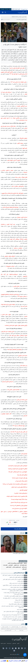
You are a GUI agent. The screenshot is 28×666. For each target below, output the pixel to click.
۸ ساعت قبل (25, 609)
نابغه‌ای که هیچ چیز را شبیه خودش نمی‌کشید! (17, 469)
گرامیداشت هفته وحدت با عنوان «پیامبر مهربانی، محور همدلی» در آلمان (14, 612)
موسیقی (25, 563)
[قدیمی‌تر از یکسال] (14, 544)
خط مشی (14, 643)
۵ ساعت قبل (25, 596)
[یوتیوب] (12, 648)
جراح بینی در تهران (5, 626)
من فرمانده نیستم (20, 609)
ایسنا (22, 12)
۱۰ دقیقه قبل (25, 577)
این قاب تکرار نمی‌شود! (19, 600)
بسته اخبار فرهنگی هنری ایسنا (19, 529)
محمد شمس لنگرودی (22, 356)
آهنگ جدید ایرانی (24, 628)
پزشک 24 (18, 628)
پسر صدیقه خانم (23, 366)
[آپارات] (14, 651)
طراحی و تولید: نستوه (13, 654)
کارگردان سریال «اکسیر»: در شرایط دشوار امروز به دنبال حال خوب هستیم (13, 606)
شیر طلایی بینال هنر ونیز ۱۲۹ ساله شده (18, 432)
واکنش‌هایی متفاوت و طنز (18, 186)
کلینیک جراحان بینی (8, 630)
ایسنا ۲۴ (7, 9)
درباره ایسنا (9, 643)
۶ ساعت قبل (25, 598)
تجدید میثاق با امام (23, 565)
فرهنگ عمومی (24, 17)
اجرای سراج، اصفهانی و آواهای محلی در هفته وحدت (14, 596)
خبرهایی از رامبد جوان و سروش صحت (19, 553)
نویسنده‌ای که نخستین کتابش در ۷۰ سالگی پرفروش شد (13, 598)
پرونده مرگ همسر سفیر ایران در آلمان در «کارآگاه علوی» (13, 585)
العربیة (16, 9)
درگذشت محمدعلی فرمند (19, 602)
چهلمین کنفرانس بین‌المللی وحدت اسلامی (15, 563)
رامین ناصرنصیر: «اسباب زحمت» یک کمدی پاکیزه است (13, 617)
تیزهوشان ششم (6, 628)
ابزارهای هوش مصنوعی (9, 256)
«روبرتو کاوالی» (20, 143)
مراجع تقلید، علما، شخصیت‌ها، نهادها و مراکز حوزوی (12, 193)
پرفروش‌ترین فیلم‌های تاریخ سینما (14, 349)
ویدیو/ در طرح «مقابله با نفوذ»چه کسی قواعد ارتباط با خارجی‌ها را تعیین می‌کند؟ (14, 593)
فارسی (19, 9)
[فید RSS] (3, 648)
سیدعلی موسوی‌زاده (10, 266)
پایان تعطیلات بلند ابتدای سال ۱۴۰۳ (18, 82)
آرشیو (10, 9)
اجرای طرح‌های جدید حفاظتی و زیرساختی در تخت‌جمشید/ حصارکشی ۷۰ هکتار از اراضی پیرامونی (13, 590)
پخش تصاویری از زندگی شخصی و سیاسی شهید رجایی (13, 579)
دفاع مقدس (10, 565)
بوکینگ (2, 628)
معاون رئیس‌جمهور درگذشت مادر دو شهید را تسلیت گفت (13, 575)
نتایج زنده (2, 9)
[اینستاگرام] (6, 648)
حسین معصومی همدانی (16, 567)
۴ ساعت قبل (25, 589)
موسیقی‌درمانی (24, 454)
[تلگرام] (15, 648)
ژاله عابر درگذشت (20, 581)
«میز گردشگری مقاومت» (21, 106)
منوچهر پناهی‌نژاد (23, 138)
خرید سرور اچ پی (13, 628)
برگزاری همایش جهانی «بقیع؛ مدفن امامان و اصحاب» (16, 325)
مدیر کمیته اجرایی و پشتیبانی (8, 224)
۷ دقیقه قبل (25, 575)
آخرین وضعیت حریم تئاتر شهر (8, 331)
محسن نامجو (24, 567)
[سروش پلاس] (18, 648)
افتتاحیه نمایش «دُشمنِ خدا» (13, 390)
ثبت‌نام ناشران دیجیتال (22, 217)
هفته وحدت (5, 565)
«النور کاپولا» (24, 148)
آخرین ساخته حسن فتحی (21, 400)
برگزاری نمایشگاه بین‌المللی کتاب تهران (18, 239)
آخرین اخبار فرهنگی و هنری (19, 573)
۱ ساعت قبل (25, 579)
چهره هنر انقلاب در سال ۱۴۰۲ (19, 426)
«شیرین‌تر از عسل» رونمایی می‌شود (17, 587)
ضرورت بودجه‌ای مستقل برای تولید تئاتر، (18, 335)
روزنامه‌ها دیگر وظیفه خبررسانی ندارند (10, 207)
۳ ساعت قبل (25, 585)
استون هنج (25, 569)
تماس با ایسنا (3, 643)
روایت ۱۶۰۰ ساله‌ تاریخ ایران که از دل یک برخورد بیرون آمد (13, 615)
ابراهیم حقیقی (8, 567)
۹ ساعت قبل (25, 611)
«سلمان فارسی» (16, 286)
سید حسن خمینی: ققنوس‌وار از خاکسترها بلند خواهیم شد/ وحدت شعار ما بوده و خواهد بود (13, 619)
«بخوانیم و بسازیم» (18, 248)
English (13, 9)
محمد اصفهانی (16, 565)
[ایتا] (21, 648)
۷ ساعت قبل (25, 602)
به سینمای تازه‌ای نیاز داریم (7, 382)
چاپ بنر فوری (23, 626)
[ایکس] (9, 648)
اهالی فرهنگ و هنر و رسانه (21, 177)
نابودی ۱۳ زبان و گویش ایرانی (13, 160)
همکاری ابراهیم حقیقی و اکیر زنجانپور (17, 577)
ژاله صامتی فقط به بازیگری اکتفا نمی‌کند (16, 604)
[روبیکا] (24, 648)
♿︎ (25, 654)
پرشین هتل (21, 630)
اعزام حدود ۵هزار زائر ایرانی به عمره (16, 68)
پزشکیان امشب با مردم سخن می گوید (16, 583)
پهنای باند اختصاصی (14, 626)
